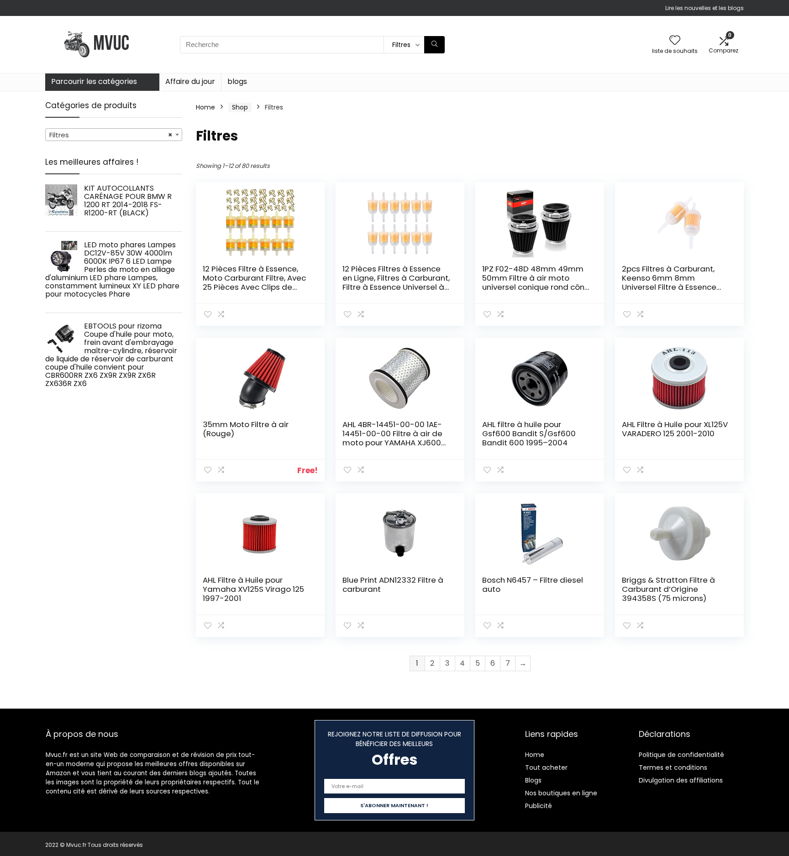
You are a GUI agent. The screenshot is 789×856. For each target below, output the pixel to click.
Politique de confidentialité (681, 754)
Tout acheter (546, 767)
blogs (237, 81)
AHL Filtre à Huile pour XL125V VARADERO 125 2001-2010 (675, 429)
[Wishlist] (674, 40)
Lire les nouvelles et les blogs (704, 8)
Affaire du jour (190, 81)
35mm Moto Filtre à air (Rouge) (246, 429)
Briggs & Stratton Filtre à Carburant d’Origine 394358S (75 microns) (668, 589)
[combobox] (113, 134)
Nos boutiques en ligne (561, 793)
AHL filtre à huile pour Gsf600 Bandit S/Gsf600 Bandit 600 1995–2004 (529, 433)
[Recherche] (434, 44)
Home (205, 107)
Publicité (538, 805)
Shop (240, 107)
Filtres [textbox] (111, 135)
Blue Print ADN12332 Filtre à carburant (392, 584)
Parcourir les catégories (94, 81)
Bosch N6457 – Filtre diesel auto (532, 584)
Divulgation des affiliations (681, 780)
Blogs (533, 780)
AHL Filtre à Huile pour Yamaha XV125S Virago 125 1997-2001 (253, 589)
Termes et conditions (673, 767)
